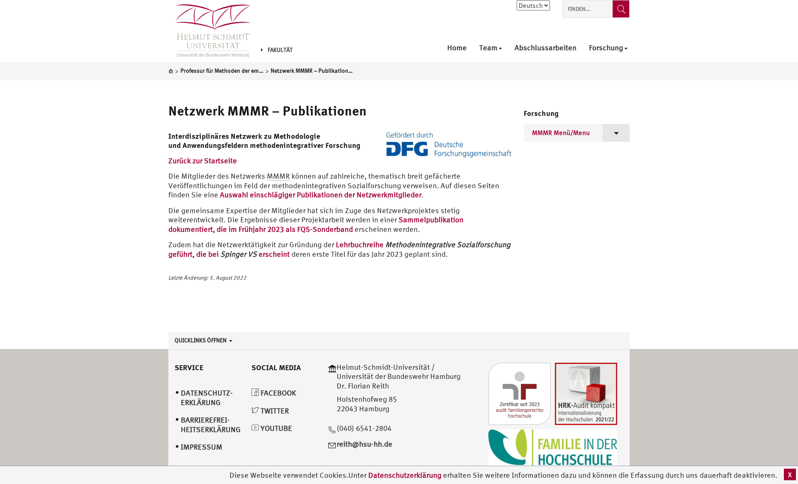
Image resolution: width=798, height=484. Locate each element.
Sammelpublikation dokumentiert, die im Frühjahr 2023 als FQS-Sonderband (315, 224)
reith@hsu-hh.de (364, 444)
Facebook (277, 392)
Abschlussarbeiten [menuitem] (545, 48)
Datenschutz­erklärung (207, 397)
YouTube (275, 428)
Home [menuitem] (457, 48)
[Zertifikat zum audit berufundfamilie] (519, 392)
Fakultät (280, 50)
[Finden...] (621, 8)
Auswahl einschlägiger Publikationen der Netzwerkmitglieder (320, 194)
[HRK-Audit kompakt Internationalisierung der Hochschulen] (586, 392)
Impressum (201, 446)
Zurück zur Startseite (202, 160)
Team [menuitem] (488, 48)
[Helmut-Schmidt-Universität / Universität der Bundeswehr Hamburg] (209, 31)
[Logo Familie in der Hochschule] (552, 449)
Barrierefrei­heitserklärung (211, 424)
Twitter (274, 410)
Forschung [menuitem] (606, 48)
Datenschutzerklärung (404, 475)
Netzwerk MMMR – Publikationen (267, 110)
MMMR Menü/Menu (561, 132)
